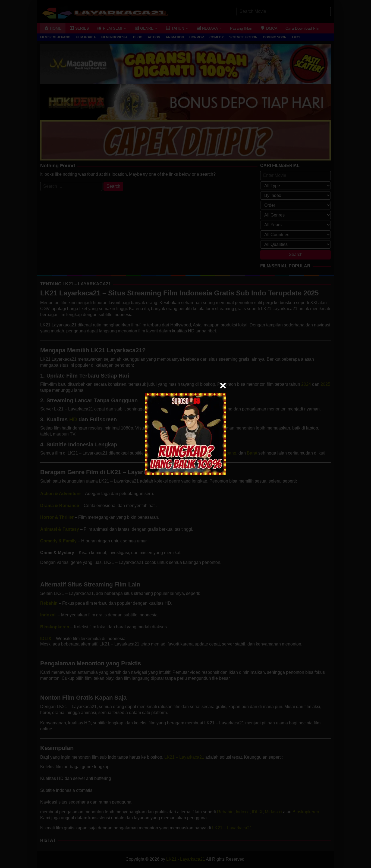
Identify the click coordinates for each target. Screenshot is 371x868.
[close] (223, 385)
